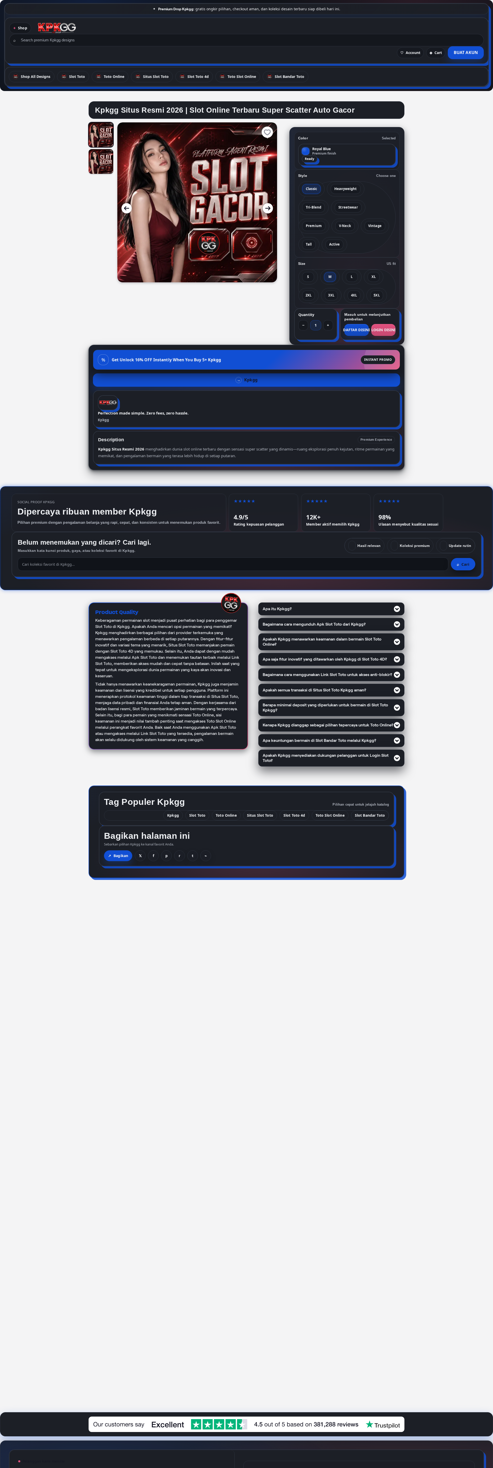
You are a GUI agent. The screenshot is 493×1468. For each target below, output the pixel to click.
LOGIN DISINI (383, 330)
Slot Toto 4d (294, 815)
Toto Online (226, 815)
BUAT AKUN (466, 52)
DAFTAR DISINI (356, 330)
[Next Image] (268, 208)
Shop (22, 27)
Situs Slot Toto (260, 815)
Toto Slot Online (330, 815)
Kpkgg (103, 420)
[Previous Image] (126, 208)
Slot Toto (197, 815)
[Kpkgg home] (57, 28)
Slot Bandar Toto (370, 815)
